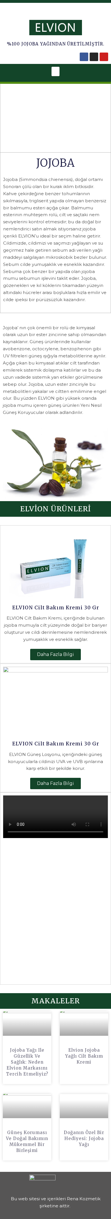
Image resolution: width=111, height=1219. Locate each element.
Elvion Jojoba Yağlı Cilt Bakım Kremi (84, 1056)
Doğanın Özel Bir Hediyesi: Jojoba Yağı (84, 1138)
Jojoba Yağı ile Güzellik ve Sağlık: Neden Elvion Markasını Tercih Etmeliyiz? (27, 1062)
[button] (55, 71)
